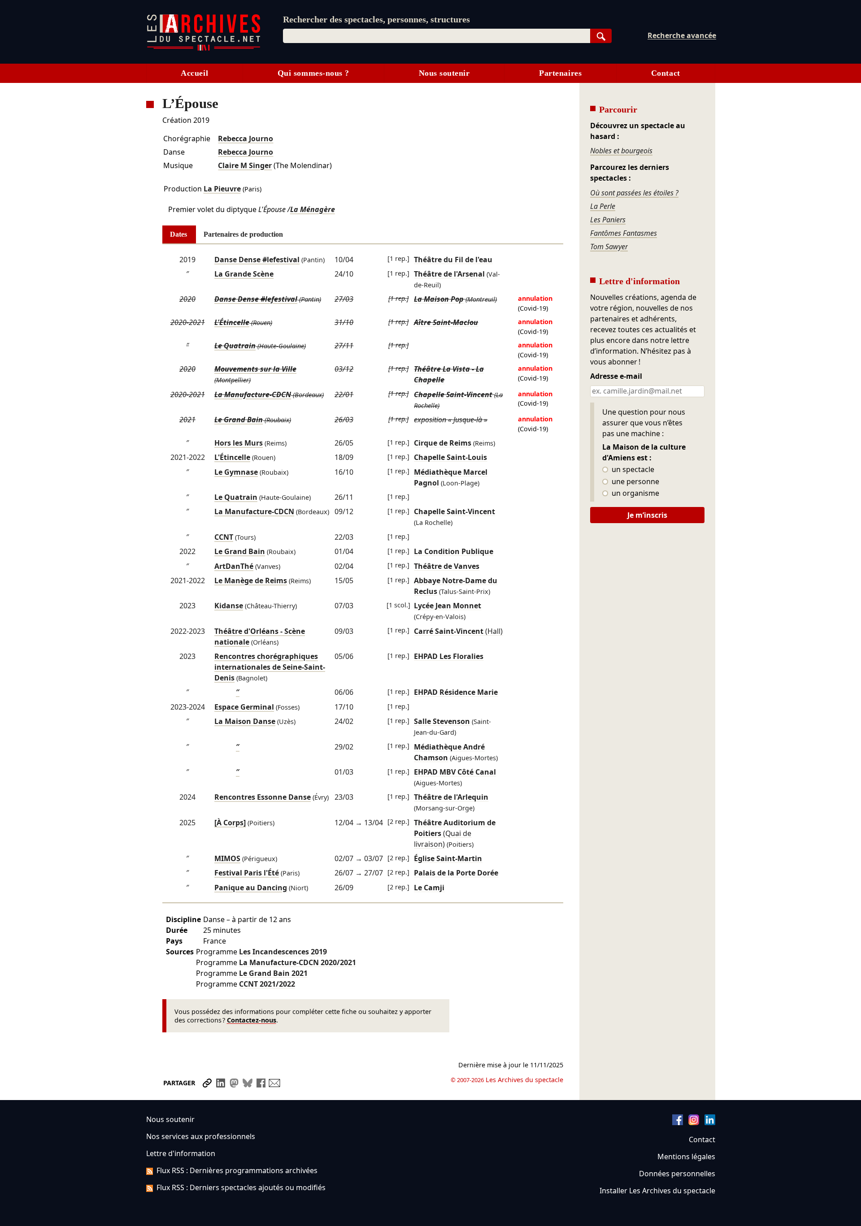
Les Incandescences (283, 952)
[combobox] (436, 36)
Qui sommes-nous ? (313, 73)
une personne (634, 482)
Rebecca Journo (245, 138)
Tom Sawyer (609, 246)
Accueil (194, 73)
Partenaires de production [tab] (243, 234)
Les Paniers (608, 220)
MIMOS (227, 858)
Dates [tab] (178, 234)
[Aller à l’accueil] (203, 48)
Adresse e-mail (616, 377)
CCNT (223, 537)
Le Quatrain (235, 346)
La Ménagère (312, 209)
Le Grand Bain (238, 420)
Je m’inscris (647, 515)
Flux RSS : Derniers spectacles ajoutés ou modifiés (241, 1187)
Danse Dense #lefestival (257, 259)
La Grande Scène (244, 274)
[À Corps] (230, 822)
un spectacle (632, 470)
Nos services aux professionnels (200, 1136)
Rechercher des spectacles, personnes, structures (376, 19)
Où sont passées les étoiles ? (634, 193)
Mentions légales (686, 1156)
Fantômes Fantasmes (623, 233)
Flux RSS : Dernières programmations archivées (237, 1170)
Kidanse (228, 606)
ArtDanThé (233, 566)
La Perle (602, 206)
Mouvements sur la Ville (255, 369)
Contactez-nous (251, 1020)
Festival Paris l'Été (246, 873)
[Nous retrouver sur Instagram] (693, 1122)
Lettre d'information (180, 1153)
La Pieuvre (222, 189)
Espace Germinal (244, 707)
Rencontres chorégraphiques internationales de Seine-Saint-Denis (269, 667)
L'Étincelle (231, 322)
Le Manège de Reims (250, 580)
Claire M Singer (245, 165)
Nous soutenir (444, 73)
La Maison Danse (244, 721)
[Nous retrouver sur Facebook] (677, 1122)
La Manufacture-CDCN (252, 394)
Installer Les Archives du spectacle (657, 1191)
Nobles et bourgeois (621, 151)
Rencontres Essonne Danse (262, 797)
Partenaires (560, 73)
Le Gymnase (236, 472)
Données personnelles (677, 1173)
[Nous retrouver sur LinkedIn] (709, 1122)
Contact (665, 73)
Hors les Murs (238, 443)
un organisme (634, 494)
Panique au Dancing (250, 887)
